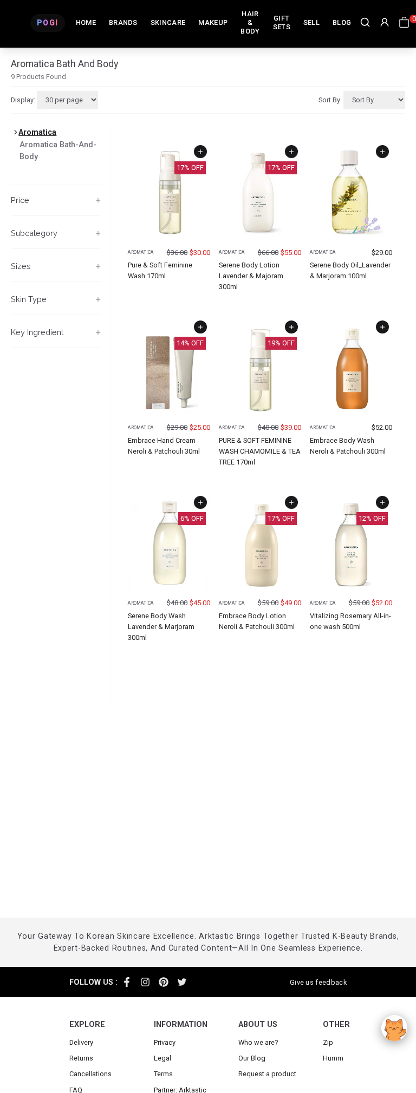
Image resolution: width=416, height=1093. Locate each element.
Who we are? (258, 1042)
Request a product (267, 1074)
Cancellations (90, 1074)
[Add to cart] (200, 151)
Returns (81, 1058)
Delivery (81, 1042)
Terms (163, 1074)
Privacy (165, 1042)
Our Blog (251, 1058)
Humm (333, 1058)
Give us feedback (318, 982)
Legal (162, 1058)
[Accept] (394, 1028)
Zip (328, 1042)
